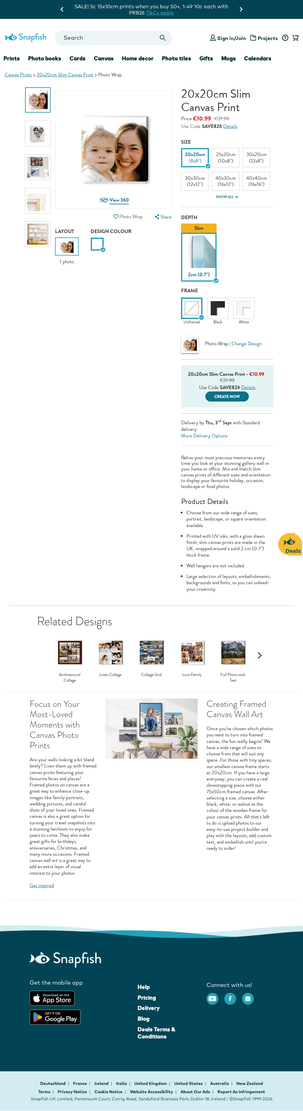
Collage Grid (151, 675)
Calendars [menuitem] (257, 58)
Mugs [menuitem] (228, 58)
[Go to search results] (162, 38)
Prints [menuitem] (12, 58)
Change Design (246, 343)
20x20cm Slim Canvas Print (65, 74)
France (80, 1083)
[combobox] (114, 38)
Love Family (192, 675)
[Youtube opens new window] (215, 995)
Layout (64, 231)
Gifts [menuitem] (206, 58)
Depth (189, 217)
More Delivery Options (204, 435)
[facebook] (233, 995)
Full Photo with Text (232, 677)
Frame (189, 291)
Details (230, 126)
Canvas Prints (18, 74)
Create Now (227, 397)
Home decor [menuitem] (138, 58)
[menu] (163, 217)
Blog (143, 1018)
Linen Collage (110, 675)
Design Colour (111, 231)
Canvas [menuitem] (104, 58)
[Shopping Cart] (294, 38)
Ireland (101, 1083)
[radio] (97, 244)
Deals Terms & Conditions (156, 1033)
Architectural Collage (69, 677)
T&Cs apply (212, 6)
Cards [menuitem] (78, 58)
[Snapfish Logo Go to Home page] (25, 37)
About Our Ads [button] (195, 1091)
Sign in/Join (231, 38)
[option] (37, 100)
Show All (225, 197)
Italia (122, 1083)
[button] (116, 216)
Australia (220, 1083)
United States (189, 1083)
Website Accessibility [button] (151, 1091)
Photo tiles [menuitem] (176, 58)
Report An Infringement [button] (241, 1091)
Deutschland (53, 1083)
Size (186, 142)
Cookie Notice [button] (108, 1091)
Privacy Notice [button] (72, 1091)
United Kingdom (151, 1083)
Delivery (149, 1008)
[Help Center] (285, 38)
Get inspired (42, 885)
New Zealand (249, 1083)
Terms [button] (44, 1091)
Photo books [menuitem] (44, 58)
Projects (268, 38)
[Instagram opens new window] (251, 995)
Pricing (147, 997)
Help (144, 986)
